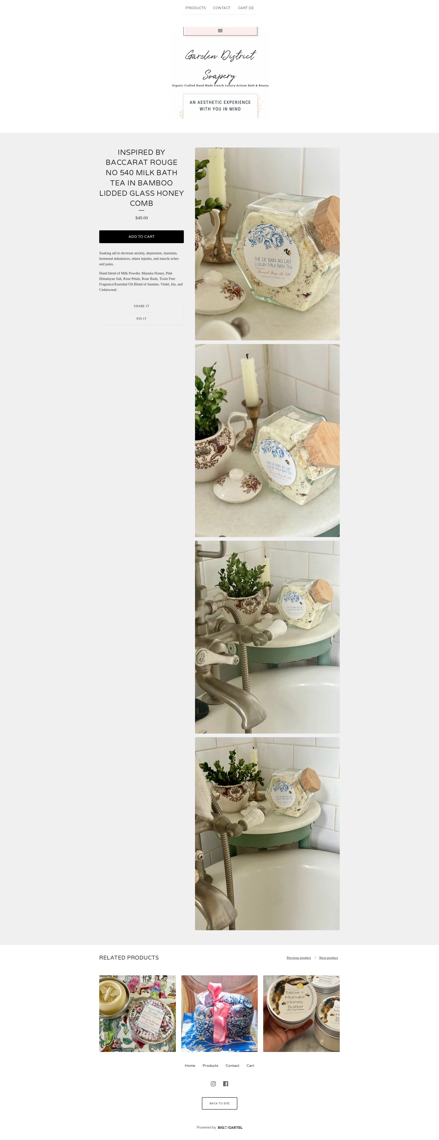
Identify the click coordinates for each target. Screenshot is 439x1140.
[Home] (219, 72)
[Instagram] (213, 1083)
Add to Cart (141, 236)
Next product (328, 958)
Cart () (246, 8)
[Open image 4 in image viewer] (267, 833)
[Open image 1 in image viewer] (267, 244)
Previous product (299, 958)
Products (195, 8)
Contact (222, 8)
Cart (250, 1065)
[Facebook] (226, 1083)
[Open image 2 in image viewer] (267, 440)
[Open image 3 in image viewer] (267, 637)
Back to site (220, 1103)
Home (190, 1065)
